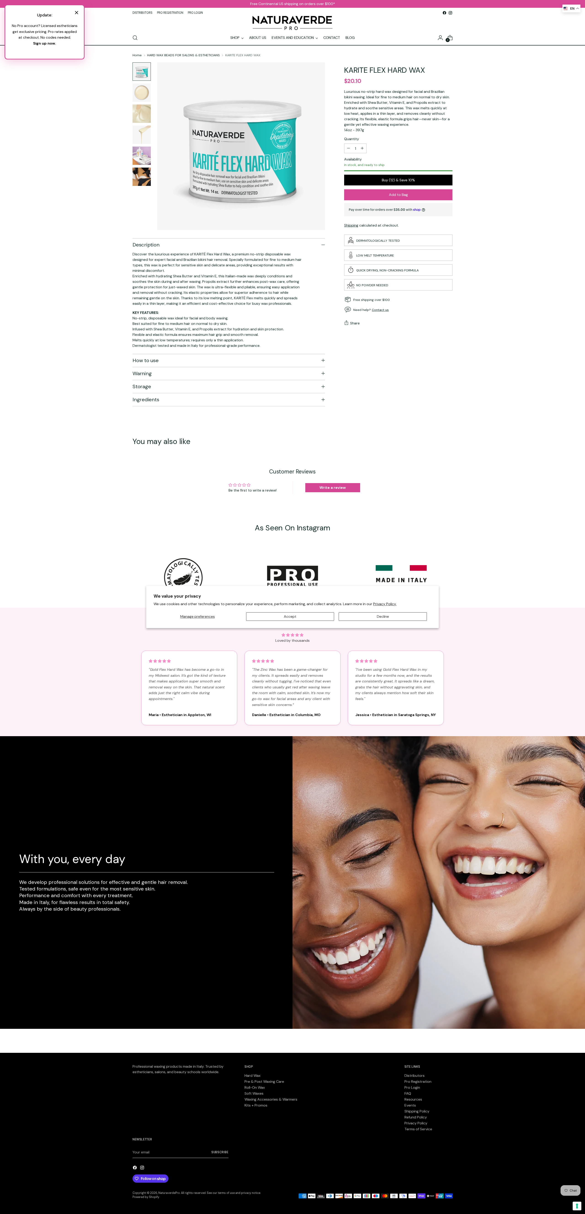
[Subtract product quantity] (348, 148)
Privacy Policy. (384, 604)
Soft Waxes (254, 1093)
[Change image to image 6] (142, 177)
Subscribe (220, 1152)
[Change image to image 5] (142, 156)
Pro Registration (417, 1081)
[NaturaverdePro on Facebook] (444, 13)
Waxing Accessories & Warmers (271, 1099)
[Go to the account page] (440, 37)
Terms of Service (418, 1129)
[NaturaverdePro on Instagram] (450, 13)
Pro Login (412, 1087)
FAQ (407, 1093)
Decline (383, 616)
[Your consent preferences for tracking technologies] (577, 1206)
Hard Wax (253, 1075)
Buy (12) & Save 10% (398, 180)
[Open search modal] (135, 37)
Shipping (351, 225)
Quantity (351, 138)
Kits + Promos (256, 1105)
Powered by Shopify (146, 1197)
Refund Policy (415, 1117)
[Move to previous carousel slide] (438, 442)
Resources (413, 1099)
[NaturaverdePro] (292, 23)
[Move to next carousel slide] (448, 442)
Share (355, 323)
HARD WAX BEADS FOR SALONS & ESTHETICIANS (183, 55)
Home (137, 55)
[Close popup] (76, 13)
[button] (292, 635)
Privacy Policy (415, 1123)
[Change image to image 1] (142, 71)
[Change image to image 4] (142, 135)
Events (410, 1105)
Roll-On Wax (255, 1087)
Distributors (414, 1075)
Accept (290, 616)
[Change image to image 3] (142, 113)
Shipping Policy (416, 1111)
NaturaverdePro (169, 1193)
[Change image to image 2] (142, 92)
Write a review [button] (332, 487)
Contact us (380, 310)
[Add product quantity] (362, 148)
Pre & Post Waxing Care (264, 1081)
